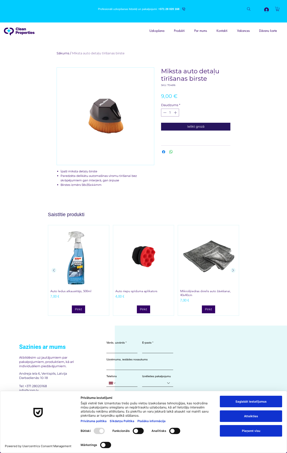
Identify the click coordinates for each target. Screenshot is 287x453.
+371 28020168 (36, 386)
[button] (277, 9)
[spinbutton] (170, 112)
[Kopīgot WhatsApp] (171, 152)
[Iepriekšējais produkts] (54, 270)
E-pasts (147, 342)
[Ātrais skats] (78, 255)
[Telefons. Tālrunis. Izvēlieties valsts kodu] (112, 383)
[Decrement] (164, 112)
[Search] (249, 9)
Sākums (63, 53)
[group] (143, 270)
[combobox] (157, 383)
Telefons (111, 376)
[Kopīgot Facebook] (163, 152)
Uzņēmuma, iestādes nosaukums (127, 359)
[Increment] (175, 112)
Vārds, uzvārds (116, 342)
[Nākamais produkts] (233, 270)
